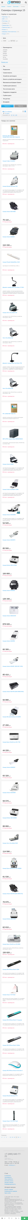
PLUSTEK (5, 59)
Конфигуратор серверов (11, 1191)
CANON (5, 51)
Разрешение (6, 69)
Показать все (4, 62)
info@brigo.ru (12, 1165)
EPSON (5, 53)
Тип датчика (6, 98)
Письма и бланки (9, 1182)
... (8, 1137)
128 (16, 115)
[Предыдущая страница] (2, 1137)
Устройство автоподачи (10, 76)
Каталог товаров (9, 1189)
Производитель (7, 47)
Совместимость (7, 72)
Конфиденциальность (10, 1184)
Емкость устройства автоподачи (12, 79)
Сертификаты (8, 1177)
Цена (4, 38)
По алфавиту (8, 111)
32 (11, 115)
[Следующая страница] (20, 1137)
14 (14, 1137)
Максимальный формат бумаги (12, 82)
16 (18, 1137)
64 (13, 115)
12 (10, 1137)
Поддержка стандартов (9, 92)
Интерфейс (6, 102)
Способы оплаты (9, 1180)
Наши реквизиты (9, 1179)
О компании (8, 1175)
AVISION (5, 50)
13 (12, 1137)
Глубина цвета (7, 95)
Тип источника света (9, 89)
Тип (4, 66)
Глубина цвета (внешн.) (9, 85)
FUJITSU (5, 55)
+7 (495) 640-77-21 (13, 1155)
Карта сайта (8, 1193)
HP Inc (4, 57)
